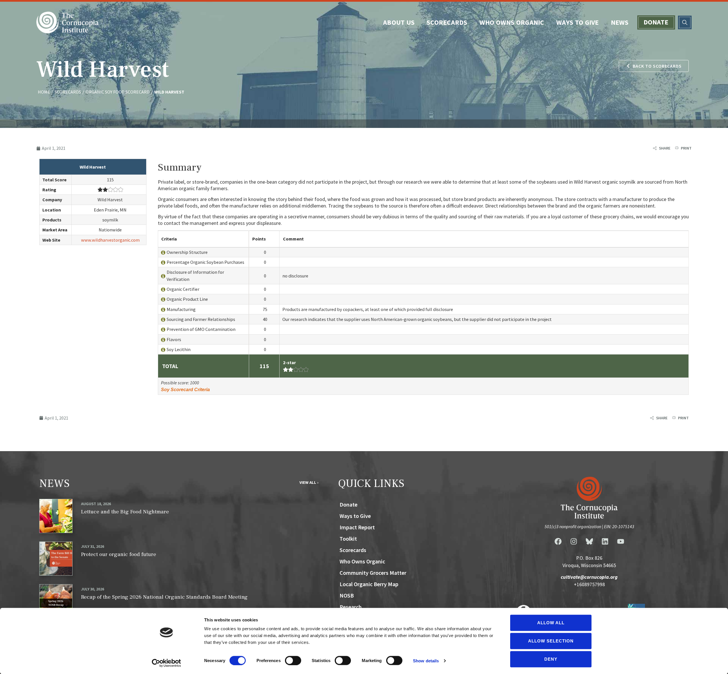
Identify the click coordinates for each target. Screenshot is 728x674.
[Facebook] (558, 541)
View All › (308, 482)
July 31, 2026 (92, 546)
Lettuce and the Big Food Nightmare (125, 511)
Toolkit (348, 538)
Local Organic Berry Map (369, 584)
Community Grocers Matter (373, 572)
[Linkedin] (605, 541)
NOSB (347, 595)
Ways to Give (577, 22)
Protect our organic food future (118, 554)
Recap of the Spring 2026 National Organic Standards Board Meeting (164, 597)
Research (351, 606)
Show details (426, 660)
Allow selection (551, 640)
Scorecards (447, 22)
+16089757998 (589, 584)
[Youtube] (620, 541)
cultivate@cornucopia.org (589, 577)
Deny (550, 659)
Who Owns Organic (511, 22)
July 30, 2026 (92, 589)
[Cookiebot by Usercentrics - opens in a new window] (166, 663)
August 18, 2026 (96, 503)
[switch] (293, 660)
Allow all (550, 622)
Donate (656, 22)
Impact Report (357, 527)
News (620, 22)
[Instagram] (573, 541)
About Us (399, 22)
